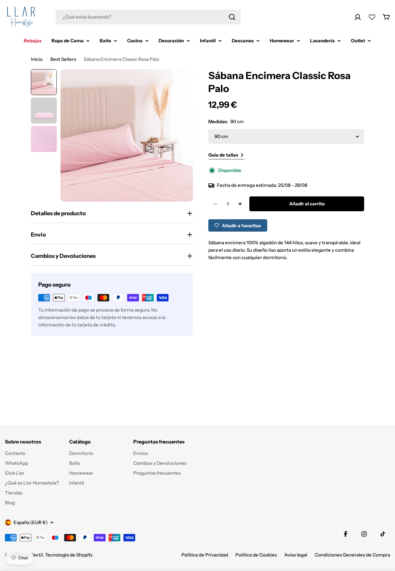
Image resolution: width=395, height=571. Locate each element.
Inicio (37, 59)
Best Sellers (63, 59)
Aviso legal (295, 555)
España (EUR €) (31, 522)
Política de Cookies (256, 555)
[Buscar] (232, 17)
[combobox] (148, 17)
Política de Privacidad (204, 555)
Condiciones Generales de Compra (352, 555)
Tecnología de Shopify (69, 555)
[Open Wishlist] (372, 17)
